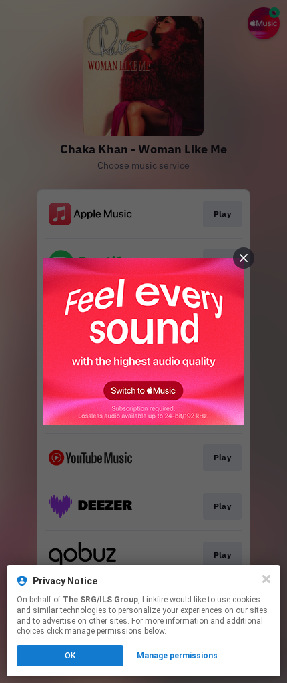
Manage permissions (177, 655)
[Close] (266, 579)
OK (70, 655)
